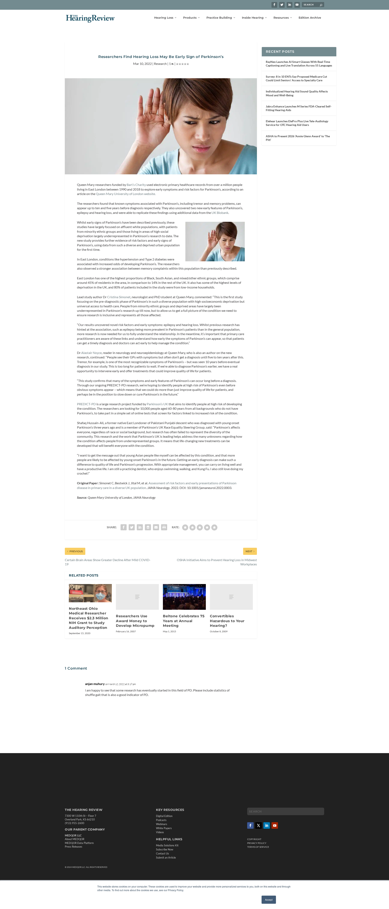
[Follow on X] (258, 825)
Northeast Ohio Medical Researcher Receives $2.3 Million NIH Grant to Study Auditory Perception (88, 618)
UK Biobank (220, 212)
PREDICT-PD (86, 404)
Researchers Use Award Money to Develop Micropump (135, 621)
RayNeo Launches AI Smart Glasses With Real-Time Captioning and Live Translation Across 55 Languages (299, 63)
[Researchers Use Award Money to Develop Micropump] (137, 597)
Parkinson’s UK (157, 404)
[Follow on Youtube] (274, 825)
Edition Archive (310, 17)
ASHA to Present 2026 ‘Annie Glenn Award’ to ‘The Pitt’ (298, 137)
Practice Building (219, 17)
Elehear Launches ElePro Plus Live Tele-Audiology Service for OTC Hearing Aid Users (297, 122)
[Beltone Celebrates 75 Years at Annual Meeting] (184, 597)
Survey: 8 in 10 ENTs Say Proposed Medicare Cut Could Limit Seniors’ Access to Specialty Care (296, 78)
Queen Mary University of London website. (126, 194)
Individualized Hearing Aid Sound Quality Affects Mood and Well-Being (297, 93)
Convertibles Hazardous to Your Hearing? (227, 621)
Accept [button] (269, 899)
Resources (281, 17)
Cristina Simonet (118, 297)
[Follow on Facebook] (250, 825)
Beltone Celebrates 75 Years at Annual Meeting (184, 621)
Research (160, 63)
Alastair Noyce (91, 353)
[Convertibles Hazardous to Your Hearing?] (231, 597)
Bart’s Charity (136, 185)
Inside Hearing (253, 17)
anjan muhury (95, 684)
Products (190, 17)
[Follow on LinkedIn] (266, 825)
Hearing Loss (163, 17)
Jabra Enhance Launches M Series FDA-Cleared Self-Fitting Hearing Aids (298, 108)
